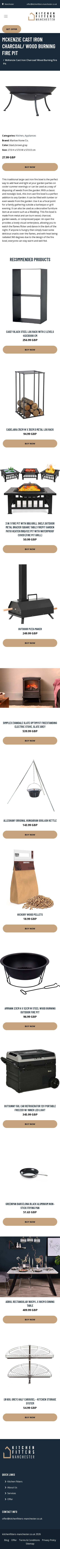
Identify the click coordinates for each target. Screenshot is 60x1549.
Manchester (9, 4)
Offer (10, 1499)
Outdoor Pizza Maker (30, 629)
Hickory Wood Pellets (30, 914)
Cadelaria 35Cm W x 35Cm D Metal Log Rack (30, 429)
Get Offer (11, 29)
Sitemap (30, 1543)
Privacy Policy (49, 1540)
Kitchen (20, 135)
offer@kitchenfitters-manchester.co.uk (42, 4)
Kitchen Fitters (14, 1481)
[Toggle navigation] (6, 16)
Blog (6, 1540)
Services (11, 1493)
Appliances (30, 135)
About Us (12, 1487)
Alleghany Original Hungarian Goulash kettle (30, 820)
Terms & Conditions (29, 1540)
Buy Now (30, 167)
